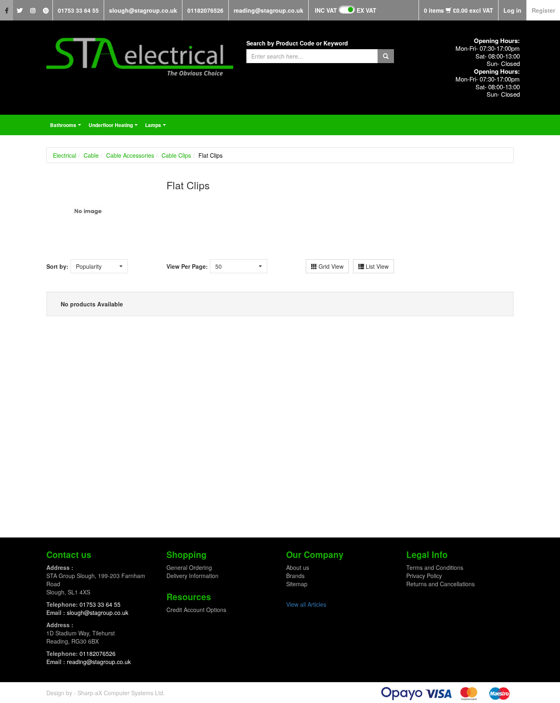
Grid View (330, 266)
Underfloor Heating (114, 127)
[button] (99, 266)
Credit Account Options (196, 609)
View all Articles (306, 604)
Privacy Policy (424, 575)
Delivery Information (192, 575)
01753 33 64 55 (78, 10)
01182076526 (205, 10)
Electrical (64, 155)
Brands (295, 575)
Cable (91, 155)
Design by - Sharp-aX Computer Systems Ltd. (105, 693)
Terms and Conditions (434, 567)
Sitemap (296, 584)
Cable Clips (176, 155)
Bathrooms (66, 127)
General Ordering (189, 567)
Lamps (156, 127)
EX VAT (366, 10)
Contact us (68, 554)
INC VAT (326, 10)
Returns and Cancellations (440, 584)
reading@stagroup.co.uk (268, 10)
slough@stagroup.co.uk (143, 10)
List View (376, 266)
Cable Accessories (130, 155)
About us (297, 567)
